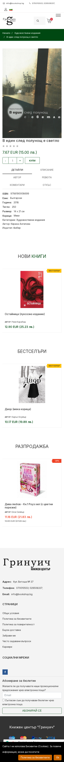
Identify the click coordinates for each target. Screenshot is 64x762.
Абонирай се (32, 710)
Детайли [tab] (17, 169)
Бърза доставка (11, 630)
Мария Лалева (19, 417)
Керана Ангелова (20, 223)
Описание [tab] (46, 169)
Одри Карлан (18, 512)
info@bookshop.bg (15, 3)
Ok (57, 757)
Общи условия (10, 613)
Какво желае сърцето (19, 504)
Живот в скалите (16, 409)
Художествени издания (30, 219)
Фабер (17, 227)
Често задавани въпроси (16, 641)
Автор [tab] (17, 177)
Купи (32, 160)
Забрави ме (9, 635)
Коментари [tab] (17, 185)
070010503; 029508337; (43, 3)
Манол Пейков (19, 322)
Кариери (7, 646)
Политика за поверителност (18, 624)
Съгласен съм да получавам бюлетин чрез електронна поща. (28, 702)
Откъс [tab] (47, 185)
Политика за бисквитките (16, 618)
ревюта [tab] (47, 177)
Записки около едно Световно (24, 314)
